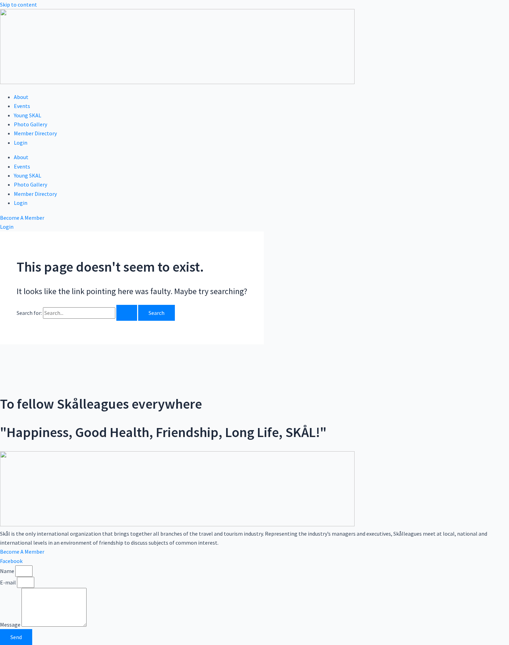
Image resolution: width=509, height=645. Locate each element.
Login (20, 142)
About (21, 96)
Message (10, 624)
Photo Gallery (30, 124)
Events (22, 105)
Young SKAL (27, 115)
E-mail (8, 582)
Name (7, 570)
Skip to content (18, 4)
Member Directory (35, 133)
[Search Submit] (126, 313)
